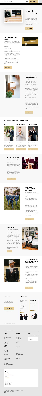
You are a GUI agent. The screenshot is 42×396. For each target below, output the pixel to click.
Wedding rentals (9, 149)
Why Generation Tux (7, 358)
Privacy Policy (18, 353)
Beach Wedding (6, 351)
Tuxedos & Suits (6, 334)
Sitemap (5, 392)
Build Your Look (29, 28)
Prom (4, 360)
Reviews (17, 342)
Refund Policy (18, 358)
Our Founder (18, 337)
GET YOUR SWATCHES (11, 178)
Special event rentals (33, 149)
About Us (17, 334)
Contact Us (7, 373)
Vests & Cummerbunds (7, 337)
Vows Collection (18, 338)
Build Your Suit (6, 365)
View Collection (9, 308)
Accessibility (18, 355)
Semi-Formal (6, 350)
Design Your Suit (29, 287)
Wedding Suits (6, 342)
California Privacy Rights (19, 354)
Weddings (5, 359)
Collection (11, 1)
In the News (17, 341)
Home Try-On (6, 363)
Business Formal (6, 352)
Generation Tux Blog (19, 349)
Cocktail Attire (6, 347)
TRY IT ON (9, 251)
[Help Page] (40, 1)
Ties (4, 338)
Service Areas (18, 344)
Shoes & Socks (6, 341)
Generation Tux (6, 330)
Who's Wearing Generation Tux (8, 364)
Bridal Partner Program (19, 339)
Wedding (5, 346)
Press (17, 343)
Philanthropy (18, 346)
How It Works (6, 355)
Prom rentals (21, 149)
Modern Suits (6, 343)
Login (27, 1)
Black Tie (5, 349)
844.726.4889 (7, 377)
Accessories (5, 339)
